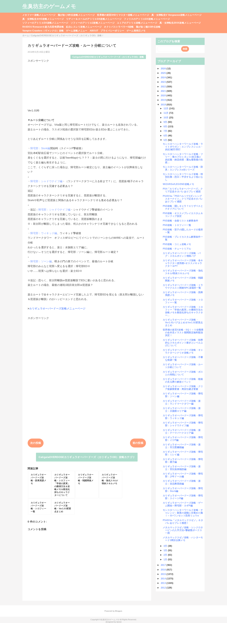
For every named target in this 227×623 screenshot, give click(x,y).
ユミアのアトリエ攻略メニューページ (137, 22)
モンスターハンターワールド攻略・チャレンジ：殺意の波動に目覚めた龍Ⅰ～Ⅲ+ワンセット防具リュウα (183, 513)
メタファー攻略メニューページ (39, 15)
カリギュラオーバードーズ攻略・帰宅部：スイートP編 (183, 497)
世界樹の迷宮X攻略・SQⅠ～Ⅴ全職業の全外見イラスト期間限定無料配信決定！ (183, 332)
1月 (166, 559)
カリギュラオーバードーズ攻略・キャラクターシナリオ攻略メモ (183, 351)
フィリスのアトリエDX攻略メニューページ (147, 19)
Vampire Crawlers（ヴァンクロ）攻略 (43, 30)
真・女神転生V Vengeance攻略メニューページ (176, 15)
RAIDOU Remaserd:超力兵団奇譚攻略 (43, 26)
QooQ (118, 622)
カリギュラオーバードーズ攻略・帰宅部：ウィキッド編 (183, 416)
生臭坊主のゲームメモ (49, 6)
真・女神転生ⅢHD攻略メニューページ (43, 19)
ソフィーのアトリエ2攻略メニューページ (93, 22)
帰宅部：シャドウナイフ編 (46, 181)
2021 (164, 91)
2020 (164, 95)
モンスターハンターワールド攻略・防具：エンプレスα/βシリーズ (183, 168)
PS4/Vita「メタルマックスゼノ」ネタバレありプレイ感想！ (183, 521)
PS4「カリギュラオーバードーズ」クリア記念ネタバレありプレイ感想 (183, 190)
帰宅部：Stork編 (40, 148)
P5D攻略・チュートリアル (177, 248)
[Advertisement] (87, 84)
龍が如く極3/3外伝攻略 (148, 26)
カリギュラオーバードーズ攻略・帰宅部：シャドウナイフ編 (183, 424)
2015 (164, 574)
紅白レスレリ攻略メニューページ (84, 26)
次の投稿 (35, 442)
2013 (164, 583)
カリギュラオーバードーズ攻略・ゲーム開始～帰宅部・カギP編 (183, 504)
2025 (164, 73)
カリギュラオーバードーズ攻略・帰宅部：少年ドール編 (183, 475)
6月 (166, 135)
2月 (166, 555)
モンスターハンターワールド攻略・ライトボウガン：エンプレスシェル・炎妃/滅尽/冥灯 (183, 147)
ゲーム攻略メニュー (76, 30)
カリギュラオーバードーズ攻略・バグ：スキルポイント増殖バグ (182, 254)
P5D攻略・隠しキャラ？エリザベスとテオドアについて (183, 207)
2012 (164, 587)
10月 (166, 117)
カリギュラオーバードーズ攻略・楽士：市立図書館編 (182, 446)
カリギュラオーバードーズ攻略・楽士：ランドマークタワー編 (182, 402)
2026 (164, 68)
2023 (164, 82)
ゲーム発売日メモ (136, 30)
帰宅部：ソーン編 (41, 261)
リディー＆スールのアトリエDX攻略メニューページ (94, 19)
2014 (164, 578)
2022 (164, 86)
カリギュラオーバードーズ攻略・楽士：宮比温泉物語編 (182, 467)
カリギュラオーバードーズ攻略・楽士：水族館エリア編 (182, 409)
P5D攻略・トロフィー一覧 (177, 225)
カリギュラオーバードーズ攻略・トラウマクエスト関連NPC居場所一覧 (183, 286)
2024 (164, 77)
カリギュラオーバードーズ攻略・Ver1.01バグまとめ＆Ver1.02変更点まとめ (183, 322)
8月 (166, 126)
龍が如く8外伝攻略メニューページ (76, 15)
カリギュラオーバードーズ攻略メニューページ (57, 308)
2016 (164, 569)
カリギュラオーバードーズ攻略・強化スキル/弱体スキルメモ (183, 272)
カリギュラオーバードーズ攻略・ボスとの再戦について (183, 373)
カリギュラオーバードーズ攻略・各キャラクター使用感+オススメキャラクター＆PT (183, 263)
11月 (166, 113)
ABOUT (94, 30)
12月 (166, 108)
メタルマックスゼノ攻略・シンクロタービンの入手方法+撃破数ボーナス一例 (183, 530)
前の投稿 (138, 442)
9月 (166, 122)
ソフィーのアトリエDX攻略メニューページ (45, 22)
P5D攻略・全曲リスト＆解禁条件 (180, 220)
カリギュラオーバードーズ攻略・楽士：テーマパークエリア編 (182, 431)
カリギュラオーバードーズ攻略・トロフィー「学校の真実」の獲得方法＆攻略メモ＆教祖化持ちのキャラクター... (183, 311)
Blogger (118, 611)
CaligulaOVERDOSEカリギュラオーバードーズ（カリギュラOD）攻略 (108, 57)
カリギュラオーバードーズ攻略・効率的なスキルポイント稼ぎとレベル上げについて (183, 343)
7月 (166, 131)
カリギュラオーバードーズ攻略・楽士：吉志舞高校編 (182, 482)
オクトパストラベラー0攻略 (119, 26)
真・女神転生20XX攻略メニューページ (180, 22)
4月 (166, 546)
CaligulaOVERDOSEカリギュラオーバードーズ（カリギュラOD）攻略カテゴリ (87, 457)
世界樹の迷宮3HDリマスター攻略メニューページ (123, 15)
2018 (164, 104)
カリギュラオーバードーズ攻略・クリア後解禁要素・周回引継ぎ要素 (183, 387)
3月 (166, 550)
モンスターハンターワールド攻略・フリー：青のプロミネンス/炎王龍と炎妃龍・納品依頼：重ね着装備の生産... (183, 158)
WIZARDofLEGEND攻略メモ (178, 184)
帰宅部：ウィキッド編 (43, 233)
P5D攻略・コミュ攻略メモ (177, 244)
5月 (166, 140)
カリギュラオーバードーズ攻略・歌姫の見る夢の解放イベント (183, 380)
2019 (164, 100)
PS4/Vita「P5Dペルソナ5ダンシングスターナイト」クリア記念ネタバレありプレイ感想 (183, 199)
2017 (164, 565)
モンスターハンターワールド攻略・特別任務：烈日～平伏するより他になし (183, 177)
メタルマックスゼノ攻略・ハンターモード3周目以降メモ (183, 538)
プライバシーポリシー (112, 30)
